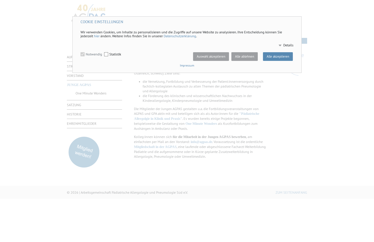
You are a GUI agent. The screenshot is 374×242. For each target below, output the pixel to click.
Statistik (115, 54)
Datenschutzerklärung (180, 36)
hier (97, 36)
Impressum (187, 65)
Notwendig (94, 54)
